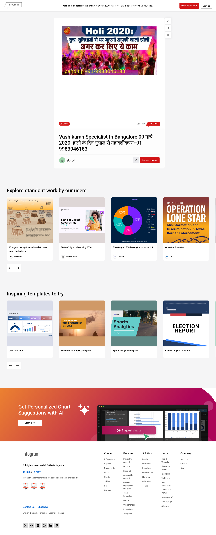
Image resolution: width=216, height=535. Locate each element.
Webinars (165, 478)
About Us (184, 459)
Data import (128, 500)
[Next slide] (18, 268)
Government (147, 472)
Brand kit (127, 471)
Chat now (43, 506)
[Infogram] (13, 5)
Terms (26, 471)
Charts (107, 477)
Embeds (126, 466)
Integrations (128, 509)
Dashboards (109, 468)
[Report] (168, 35)
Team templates (127, 494)
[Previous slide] (10, 268)
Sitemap (165, 506)
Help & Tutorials (165, 460)
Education (146, 481)
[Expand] (168, 21)
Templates (127, 514)
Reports (107, 463)
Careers (183, 463)
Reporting (146, 468)
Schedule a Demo (166, 491)
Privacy (37, 471)
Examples (165, 474)
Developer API (167, 497)
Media (145, 459)
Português (43, 513)
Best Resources (166, 484)
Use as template (189, 5)
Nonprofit (146, 477)
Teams (145, 486)
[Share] (168, 28)
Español (52, 513)
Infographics (109, 459)
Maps (106, 472)
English (26, 513)
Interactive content (127, 460)
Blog (182, 468)
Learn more (30, 422)
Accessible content (128, 476)
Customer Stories (165, 468)
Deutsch (33, 513)
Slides (106, 486)
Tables (107, 481)
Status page (166, 501)
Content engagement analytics (128, 485)
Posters (107, 490)
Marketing (146, 463)
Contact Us (28, 506)
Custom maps (129, 505)
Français (60, 513)
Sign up (206, 6)
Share (65, 124)
